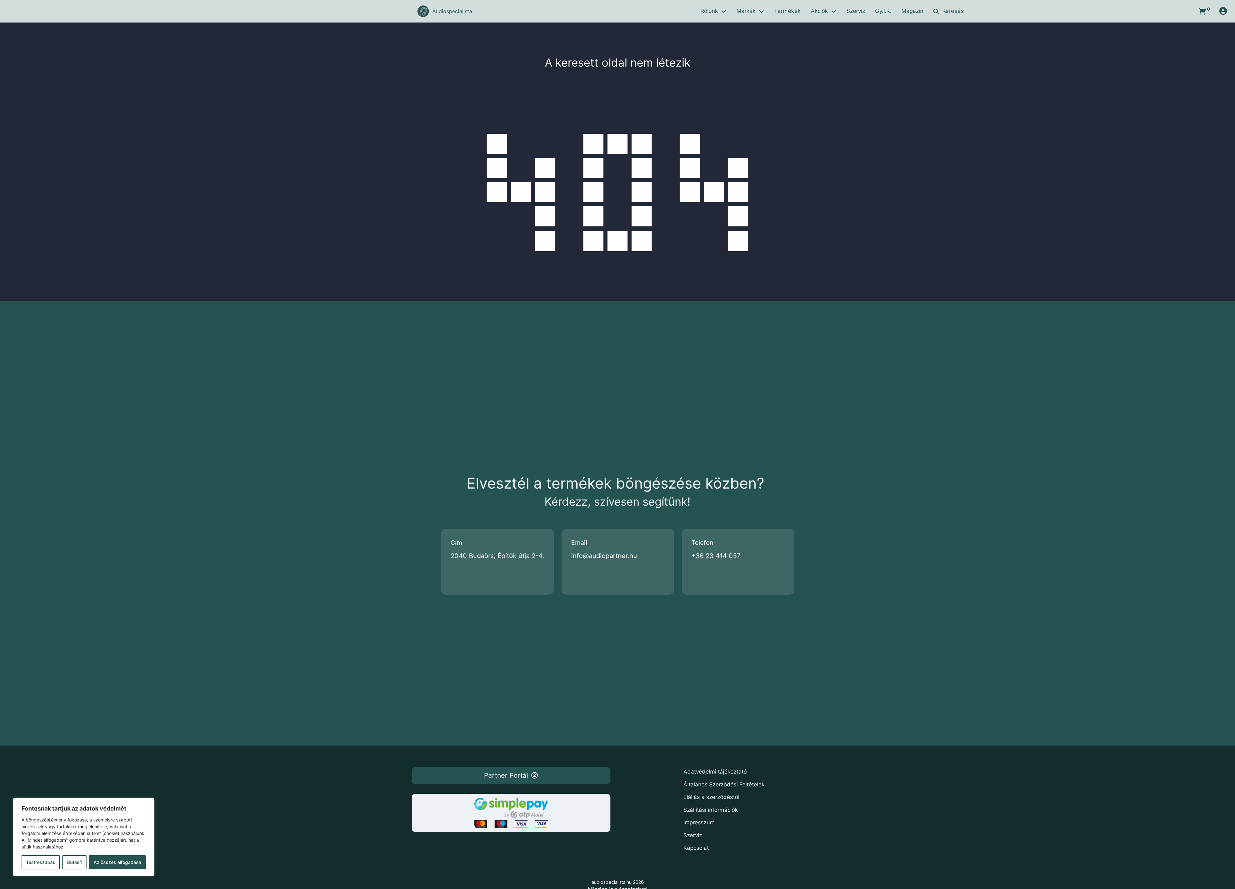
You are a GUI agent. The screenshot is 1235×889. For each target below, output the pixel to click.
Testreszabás (40, 862)
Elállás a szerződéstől (711, 797)
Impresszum (699, 822)
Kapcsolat (696, 848)
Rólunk (709, 11)
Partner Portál (506, 775)
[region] (83, 837)
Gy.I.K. (883, 11)
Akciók (819, 11)
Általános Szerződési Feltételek (723, 784)
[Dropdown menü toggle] (724, 11)
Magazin (912, 11)
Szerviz (855, 11)
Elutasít (74, 862)
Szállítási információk (710, 810)
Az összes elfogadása (117, 862)
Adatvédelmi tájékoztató (715, 771)
